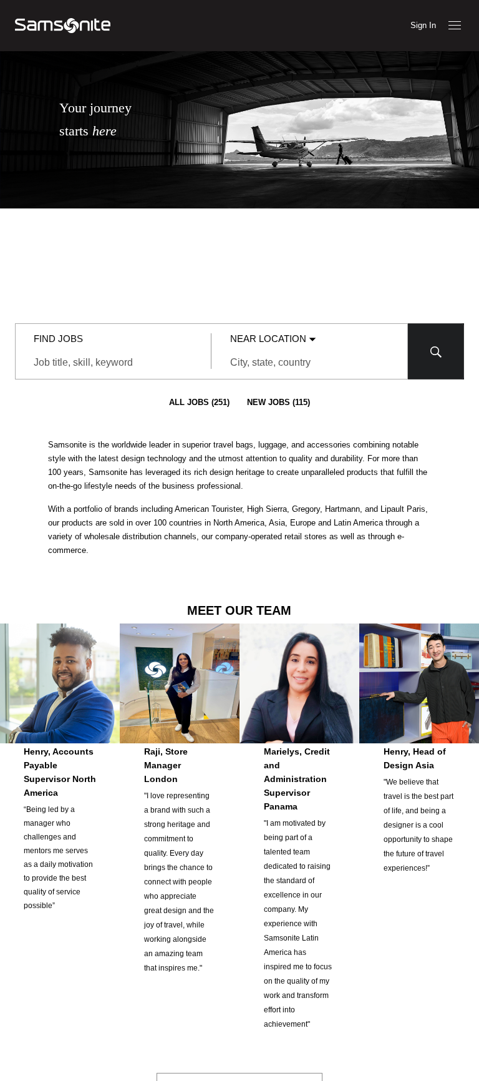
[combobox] (113, 362)
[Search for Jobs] (436, 351)
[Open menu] (454, 25)
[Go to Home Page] (62, 25)
